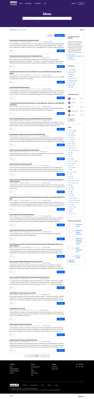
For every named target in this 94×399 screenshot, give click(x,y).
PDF (69, 169)
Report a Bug (55, 368)
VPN (69, 211)
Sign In (80, 3)
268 (33, 356)
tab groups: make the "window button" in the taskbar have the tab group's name (29, 277)
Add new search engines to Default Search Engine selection (24, 150)
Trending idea (71, 71)
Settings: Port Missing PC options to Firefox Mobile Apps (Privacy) (26, 56)
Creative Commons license (55, 389)
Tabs (69, 193)
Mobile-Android (71, 161)
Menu (69, 156)
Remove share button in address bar (79, 232)
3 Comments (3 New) (47, 41)
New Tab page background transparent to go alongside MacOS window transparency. (31, 118)
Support (74, 3)
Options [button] (82, 29)
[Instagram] (79, 366)
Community (38, 3)
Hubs (69, 154)
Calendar (70, 137)
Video (69, 209)
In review (70, 76)
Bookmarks (70, 135)
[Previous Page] (26, 356)
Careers (11, 372)
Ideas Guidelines (71, 54)
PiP (68, 174)
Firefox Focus (34, 372)
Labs (45, 3)
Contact (56, 385)
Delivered (70, 85)
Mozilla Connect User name (79, 249)
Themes (69, 195)
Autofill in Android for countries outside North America (23, 340)
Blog (32, 374)
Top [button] (12, 395)
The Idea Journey (72, 59)
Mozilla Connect (13, 3)
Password (70, 167)
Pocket (69, 176)
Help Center (54, 366)
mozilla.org (25, 385)
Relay (69, 185)
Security (70, 189)
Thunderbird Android (72, 200)
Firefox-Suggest (71, 150)
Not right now (71, 82)
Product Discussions (72, 182)
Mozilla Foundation (14, 370)
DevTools (70, 145)
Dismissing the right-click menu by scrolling (21, 324)
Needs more (70, 74)
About (11, 366)
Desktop (70, 143)
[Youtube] (82, 366)
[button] (11, 51)
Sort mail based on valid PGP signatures (19, 87)
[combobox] (47, 18)
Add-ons (70, 132)
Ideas (21, 3)
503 (46, 356)
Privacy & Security (72, 180)
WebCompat (70, 213)
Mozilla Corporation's (16, 388)
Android (33, 370)
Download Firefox (35, 366)
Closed (69, 87)
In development (71, 80)
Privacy (69, 178)
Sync (69, 191)
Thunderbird (70, 198)
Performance (71, 172)
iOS (32, 368)
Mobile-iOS (70, 163)
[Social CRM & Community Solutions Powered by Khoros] (81, 396)
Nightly (69, 165)
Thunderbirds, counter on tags (17, 308)
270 (40, 356)
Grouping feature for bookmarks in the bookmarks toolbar (24, 40)
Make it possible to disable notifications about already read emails (26, 261)
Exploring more (71, 78)
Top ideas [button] (49, 35)
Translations (70, 206)
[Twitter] (76, 366)
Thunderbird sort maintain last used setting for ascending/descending (27, 134)
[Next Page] (49, 356)
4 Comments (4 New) (46, 88)
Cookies (49, 385)
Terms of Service (34, 385)
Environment (70, 148)
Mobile (69, 158)
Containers (70, 139)
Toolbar (69, 204)
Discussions (28, 3)
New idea (16, 41)
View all (71, 119)
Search (69, 187)
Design (69, 141)
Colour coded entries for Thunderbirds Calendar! (22, 214)
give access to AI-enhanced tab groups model (21, 164)
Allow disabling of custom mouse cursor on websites (23, 293)
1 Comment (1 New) (46, 106)
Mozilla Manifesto (14, 368)
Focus (69, 152)
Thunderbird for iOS (72, 202)
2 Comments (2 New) (45, 57)
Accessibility (70, 130)
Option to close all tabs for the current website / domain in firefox (26, 230)
